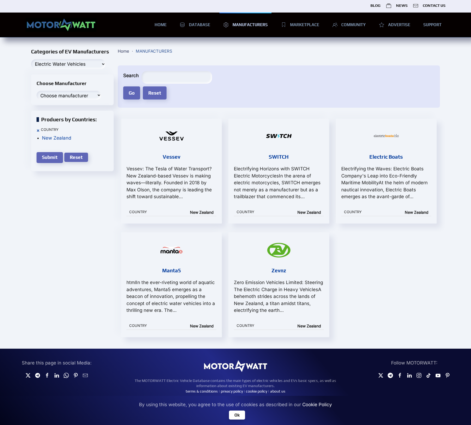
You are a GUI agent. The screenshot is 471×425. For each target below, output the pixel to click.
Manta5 (171, 270)
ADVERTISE (399, 24)
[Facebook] (400, 375)
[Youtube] (438, 375)
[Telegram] (37, 375)
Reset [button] (76, 157)
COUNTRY (50, 129)
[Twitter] (28, 375)
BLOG (375, 5)
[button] (38, 130)
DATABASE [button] (199, 24)
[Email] (85, 375)
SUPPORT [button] (432, 24)
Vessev (171, 157)
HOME (161, 24)
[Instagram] (419, 375)
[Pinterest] (75, 375)
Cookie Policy (317, 404)
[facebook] (47, 375)
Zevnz (278, 270)
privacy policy (232, 391)
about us (277, 391)
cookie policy (256, 391)
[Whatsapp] (66, 375)
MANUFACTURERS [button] (250, 24)
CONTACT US (434, 5)
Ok (237, 415)
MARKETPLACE (304, 24)
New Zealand (56, 138)
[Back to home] (61, 25)
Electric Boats (386, 157)
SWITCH (279, 157)
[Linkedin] (56, 375)
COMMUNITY (353, 24)
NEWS (401, 5)
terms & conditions (202, 391)
